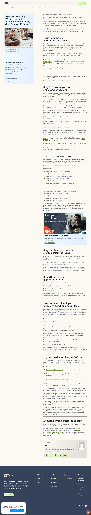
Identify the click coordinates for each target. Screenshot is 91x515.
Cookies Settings (80, 494)
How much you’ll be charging (54, 370)
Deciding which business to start (13, 78)
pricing (51, 403)
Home (7, 7)
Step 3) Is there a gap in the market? (13, 69)
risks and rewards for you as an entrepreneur (62, 431)
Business (17, 7)
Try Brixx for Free (81, 3)
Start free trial (9, 495)
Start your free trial (50, 243)
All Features (54, 479)
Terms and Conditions (81, 479)
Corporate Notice (80, 489)
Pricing (37, 3)
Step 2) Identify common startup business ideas (16, 67)
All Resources (68, 479)
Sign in (73, 3)
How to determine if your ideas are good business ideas (14, 72)
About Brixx (40, 479)
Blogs (12, 7)
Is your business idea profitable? (13, 76)
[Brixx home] (9, 3)
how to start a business (11, 55)
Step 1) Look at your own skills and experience (16, 65)
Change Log (54, 486)
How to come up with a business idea (14, 62)
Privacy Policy (81, 484)
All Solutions (54, 482)
